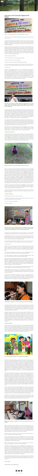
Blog (3, 5)
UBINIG (6, 34)
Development (27, 34)
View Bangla (8, 5)
